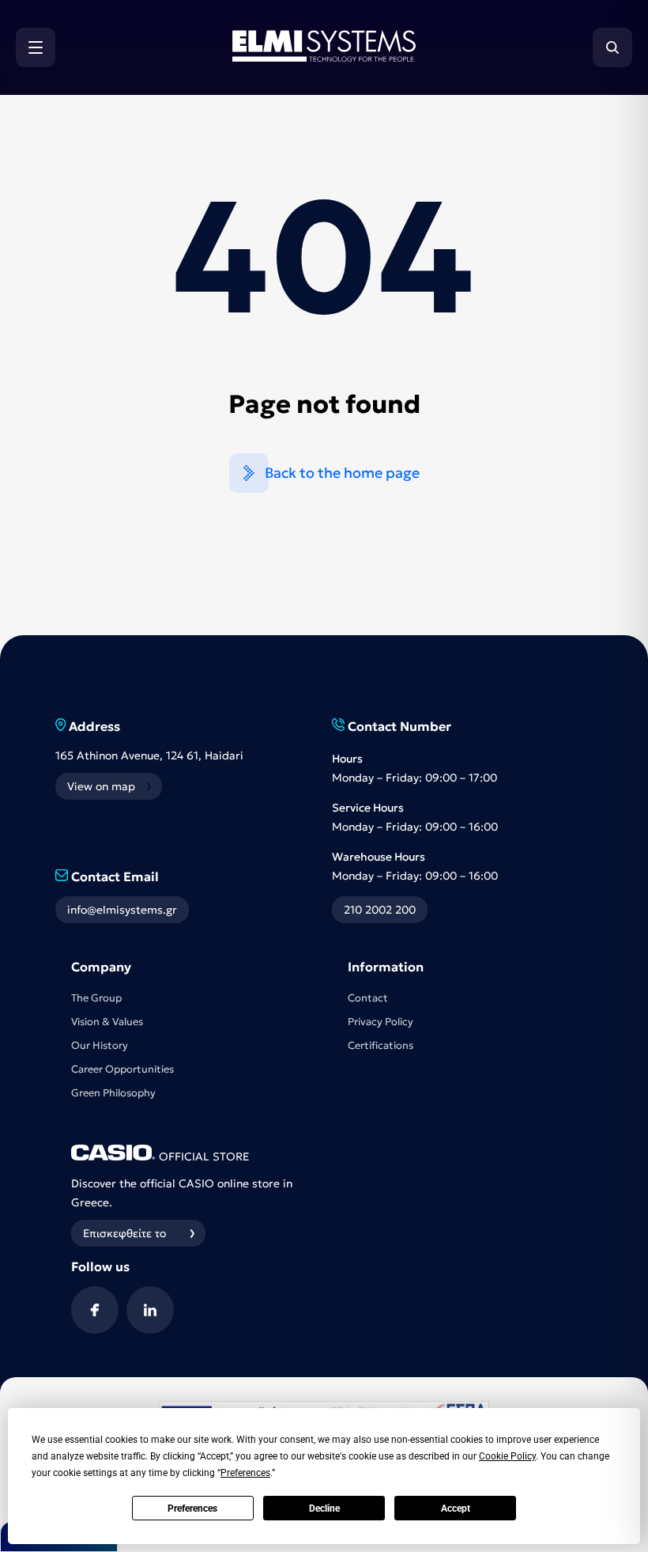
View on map (101, 786)
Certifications (380, 1045)
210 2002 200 (380, 910)
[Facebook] (95, 1310)
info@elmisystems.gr (122, 910)
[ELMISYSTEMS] (323, 57)
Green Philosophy (113, 1093)
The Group (96, 998)
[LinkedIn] (150, 1310)
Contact (368, 998)
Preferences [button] (245, 1472)
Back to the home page (342, 473)
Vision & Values (107, 1021)
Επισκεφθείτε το (124, 1233)
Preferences (192, 1508)
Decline (324, 1508)
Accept (455, 1508)
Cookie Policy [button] (507, 1456)
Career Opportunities (122, 1069)
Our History (99, 1045)
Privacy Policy (380, 1021)
